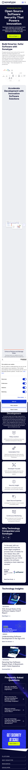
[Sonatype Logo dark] (9, 3)
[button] (24, 225)
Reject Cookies (14, 409)
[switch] (24, 383)
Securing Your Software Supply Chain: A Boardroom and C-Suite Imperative (12, 664)
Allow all (14, 401)
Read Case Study (8, 579)
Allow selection (14, 405)
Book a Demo (13, 743)
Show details (21, 397)
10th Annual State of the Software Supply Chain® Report (11, 611)
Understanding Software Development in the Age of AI (13, 638)
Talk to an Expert (13, 36)
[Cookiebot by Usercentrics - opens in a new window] (20, 359)
